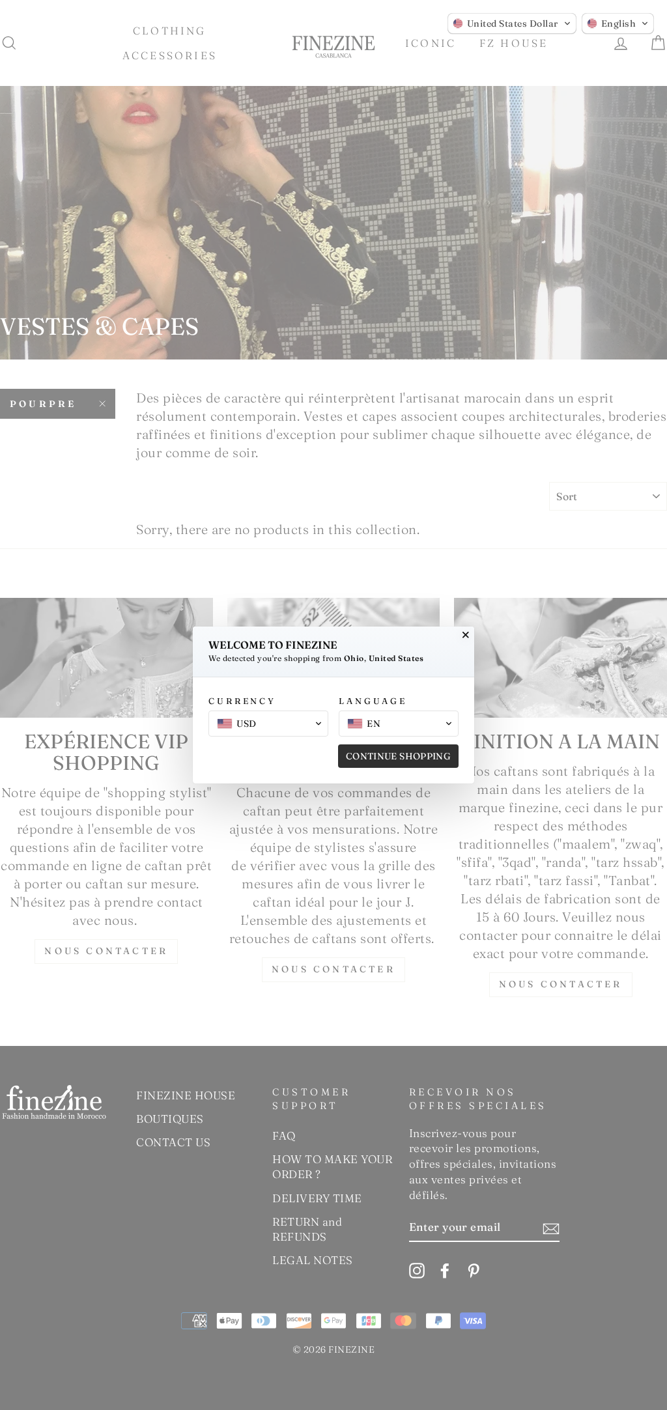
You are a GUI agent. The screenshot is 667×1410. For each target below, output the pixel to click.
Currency (242, 701)
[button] (511, 23)
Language (373, 701)
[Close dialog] (465, 635)
